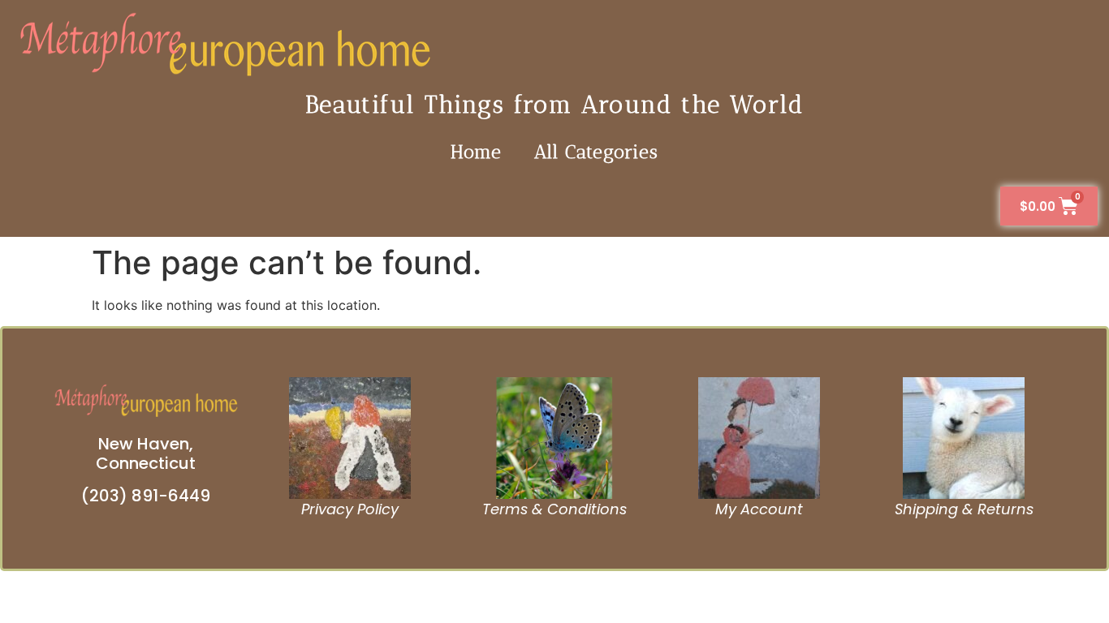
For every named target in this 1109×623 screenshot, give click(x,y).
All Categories (596, 151)
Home (476, 151)
